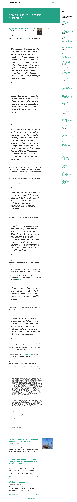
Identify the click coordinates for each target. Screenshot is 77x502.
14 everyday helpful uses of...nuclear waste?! (66, 131)
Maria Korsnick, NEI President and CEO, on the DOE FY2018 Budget (67, 116)
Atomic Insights (64, 155)
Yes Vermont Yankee (65, 100)
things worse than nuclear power (67, 130)
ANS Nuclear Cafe (65, 144)
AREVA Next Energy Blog (66, 87)
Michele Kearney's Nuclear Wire (67, 26)
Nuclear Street (64, 175)
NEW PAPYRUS (64, 30)
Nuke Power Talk (64, 177)
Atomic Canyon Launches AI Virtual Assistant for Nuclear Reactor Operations (66, 22)
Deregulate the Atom (65, 161)
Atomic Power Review (65, 115)
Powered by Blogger (32, 498)
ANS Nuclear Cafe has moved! (67, 145)
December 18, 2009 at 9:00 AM (17, 427)
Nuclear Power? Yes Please (66, 174)
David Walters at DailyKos (66, 160)
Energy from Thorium (65, 46)
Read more (37, 453)
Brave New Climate (65, 157)
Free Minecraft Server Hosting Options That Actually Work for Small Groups (67, 62)
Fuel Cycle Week (64, 165)
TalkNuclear (64, 82)
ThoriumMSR (64, 182)
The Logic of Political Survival (67, 148)
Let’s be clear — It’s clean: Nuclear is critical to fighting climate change (67, 84)
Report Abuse (64, 13)
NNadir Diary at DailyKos (66, 172)
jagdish (13, 398)
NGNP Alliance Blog (65, 171)
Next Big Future (64, 95)
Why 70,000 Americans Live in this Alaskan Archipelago (67, 32)
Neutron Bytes (64, 20)
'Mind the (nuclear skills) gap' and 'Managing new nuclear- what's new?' (67, 126)
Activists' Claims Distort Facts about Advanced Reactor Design (23, 440)
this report (35, 120)
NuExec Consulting (65, 176)
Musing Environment (65, 168)
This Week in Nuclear (65, 181)
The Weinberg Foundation (66, 60)
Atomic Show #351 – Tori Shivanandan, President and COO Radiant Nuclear (67, 36)
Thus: (21, 183)
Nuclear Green (64, 119)
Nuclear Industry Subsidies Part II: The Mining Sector (67, 121)
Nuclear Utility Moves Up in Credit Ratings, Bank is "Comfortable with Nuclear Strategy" (23, 461)
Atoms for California (65, 40)
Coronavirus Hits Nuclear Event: (67, 92)
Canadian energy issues (66, 72)
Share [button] (48, 28)
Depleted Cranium (65, 77)
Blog (62, 110)
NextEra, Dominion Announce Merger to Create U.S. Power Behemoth (67, 52)
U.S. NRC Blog (64, 106)
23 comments (14, 453)
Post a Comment (12, 429)
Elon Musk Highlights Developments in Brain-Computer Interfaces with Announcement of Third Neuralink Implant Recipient (67, 68)
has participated (28, 354)
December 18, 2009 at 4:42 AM (17, 406)
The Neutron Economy (65, 180)
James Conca (64, 166)
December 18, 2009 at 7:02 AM (17, 415)
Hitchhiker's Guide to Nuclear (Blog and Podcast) (67, 124)
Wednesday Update (17, 482)
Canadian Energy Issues (66, 159)
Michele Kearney (64, 167)
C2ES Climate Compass (65, 158)
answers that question (26, 38)
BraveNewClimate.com (65, 66)
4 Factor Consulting (65, 153)
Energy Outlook (64, 164)
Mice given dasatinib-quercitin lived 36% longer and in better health (67, 97)
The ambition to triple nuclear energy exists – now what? (67, 58)
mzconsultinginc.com (65, 56)
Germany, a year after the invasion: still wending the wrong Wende (67, 74)
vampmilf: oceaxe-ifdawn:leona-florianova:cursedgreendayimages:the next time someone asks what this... (67, 42)
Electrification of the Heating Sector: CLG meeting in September (67, 102)
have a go (19, 279)
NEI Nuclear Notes (14, 2)
